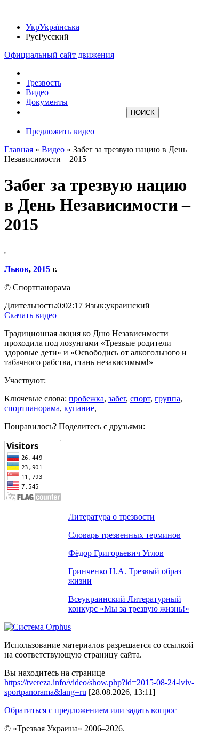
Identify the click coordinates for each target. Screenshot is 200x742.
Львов (16, 269)
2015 (41, 269)
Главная (18, 149)
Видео (37, 92)
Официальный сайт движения (59, 54)
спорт (140, 398)
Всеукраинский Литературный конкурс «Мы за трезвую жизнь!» (128, 603)
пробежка (86, 398)
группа (167, 398)
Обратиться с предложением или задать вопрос (90, 710)
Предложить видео (60, 131)
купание (79, 408)
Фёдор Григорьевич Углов (116, 553)
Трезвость (43, 82)
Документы (47, 101)
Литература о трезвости (111, 516)
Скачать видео (30, 315)
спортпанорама (32, 408)
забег (117, 398)
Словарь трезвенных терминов (124, 534)
